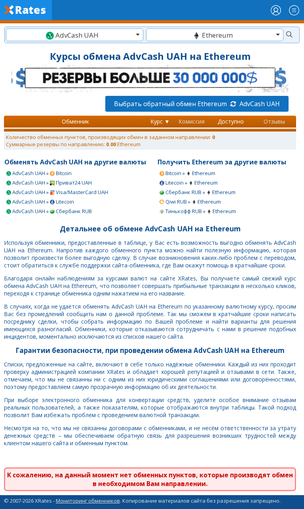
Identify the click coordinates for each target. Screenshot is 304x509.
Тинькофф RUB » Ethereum (200, 211)
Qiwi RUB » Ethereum (192, 201)
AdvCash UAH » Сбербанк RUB (51, 211)
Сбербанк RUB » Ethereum (200, 192)
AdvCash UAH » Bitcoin (41, 173)
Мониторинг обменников (88, 500)
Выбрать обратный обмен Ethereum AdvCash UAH (197, 103)
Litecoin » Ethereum (191, 182)
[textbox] (74, 35)
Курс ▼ (160, 121)
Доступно (231, 121)
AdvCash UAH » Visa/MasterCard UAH (59, 192)
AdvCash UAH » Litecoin (42, 201)
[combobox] (74, 35)
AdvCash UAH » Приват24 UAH (51, 182)
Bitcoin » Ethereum (189, 173)
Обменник (75, 121)
